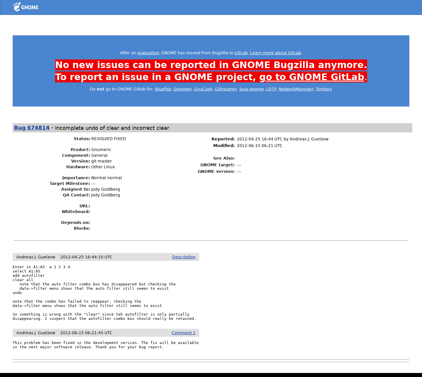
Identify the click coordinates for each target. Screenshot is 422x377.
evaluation (148, 53)
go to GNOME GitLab (311, 76)
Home (36, 7)
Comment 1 (183, 332)
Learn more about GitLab (275, 53)
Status (81, 138)
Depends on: (75, 222)
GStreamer (226, 89)
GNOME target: (217, 165)
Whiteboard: (76, 211)
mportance (75, 177)
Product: (80, 149)
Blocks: (82, 228)
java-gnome (251, 89)
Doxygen (183, 89)
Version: (80, 161)
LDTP (271, 89)
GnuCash (203, 89)
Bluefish (163, 89)
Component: (76, 155)
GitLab (241, 53)
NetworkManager (296, 89)
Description (183, 257)
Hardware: (78, 167)
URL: (85, 206)
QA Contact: (76, 195)
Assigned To (74, 189)
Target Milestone (69, 183)
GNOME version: (216, 171)
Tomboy (323, 89)
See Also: (224, 158)
